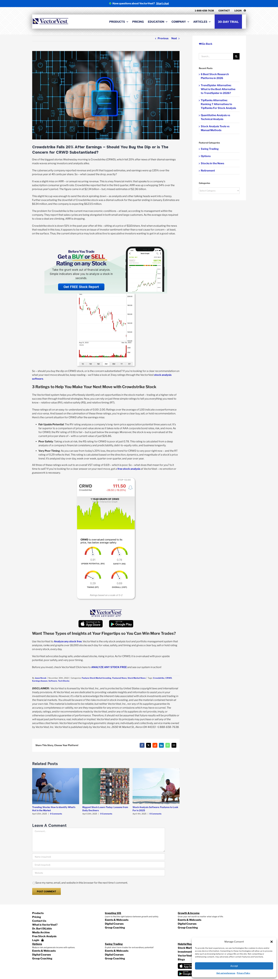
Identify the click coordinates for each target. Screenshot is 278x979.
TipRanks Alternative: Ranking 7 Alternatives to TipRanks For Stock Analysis (218, 104)
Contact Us (39, 920)
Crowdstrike (158, 678)
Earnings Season (39, 681)
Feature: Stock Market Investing (96, 678)
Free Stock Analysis (44, 936)
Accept (234, 966)
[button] (271, 941)
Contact (224, 10)
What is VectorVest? (45, 924)
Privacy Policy (243, 973)
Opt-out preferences (225, 973)
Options (206, 156)
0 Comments (56, 814)
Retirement (208, 170)
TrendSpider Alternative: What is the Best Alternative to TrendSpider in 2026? (218, 89)
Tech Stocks (63, 681)
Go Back (206, 43)
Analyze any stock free (68, 641)
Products (38, 913)
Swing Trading (210, 148)
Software (52, 681)
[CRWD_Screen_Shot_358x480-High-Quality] (106, 294)
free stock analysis (128, 468)
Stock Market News (137, 678)
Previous (163, 38)
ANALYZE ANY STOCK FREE (109, 667)
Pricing (36, 917)
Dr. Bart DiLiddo (42, 928)
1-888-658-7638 (204, 10)
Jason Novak (40, 678)
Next (174, 38)
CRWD (168, 678)
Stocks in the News (212, 163)
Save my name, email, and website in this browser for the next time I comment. (81, 882)
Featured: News (119, 678)
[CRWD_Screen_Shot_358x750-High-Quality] (106, 479)
